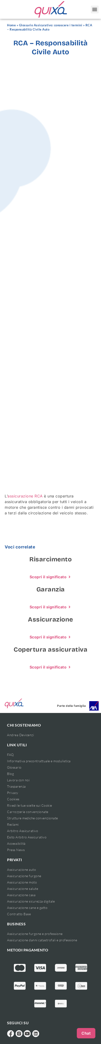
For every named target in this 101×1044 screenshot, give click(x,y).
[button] (95, 9)
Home (11, 25)
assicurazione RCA (25, 496)
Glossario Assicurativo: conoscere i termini (50, 25)
